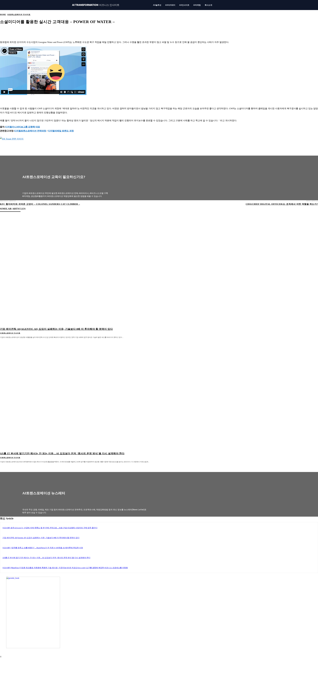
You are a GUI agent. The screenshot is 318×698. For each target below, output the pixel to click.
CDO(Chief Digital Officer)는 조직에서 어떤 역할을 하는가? (282, 204)
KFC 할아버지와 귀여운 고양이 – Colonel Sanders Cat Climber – (40, 204)
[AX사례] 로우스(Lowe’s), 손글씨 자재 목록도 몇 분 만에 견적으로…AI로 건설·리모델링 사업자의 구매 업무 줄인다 (49, 528)
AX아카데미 (170, 5)
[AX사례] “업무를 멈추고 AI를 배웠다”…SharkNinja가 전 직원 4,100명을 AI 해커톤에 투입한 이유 (42, 548)
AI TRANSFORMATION (95, 5)
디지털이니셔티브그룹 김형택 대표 (22, 127)
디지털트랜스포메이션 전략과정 (30, 131)
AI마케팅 (197, 5)
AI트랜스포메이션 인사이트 (18, 14)
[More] (92, 29)
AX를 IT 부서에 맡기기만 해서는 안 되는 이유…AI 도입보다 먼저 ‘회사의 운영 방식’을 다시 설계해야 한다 (62, 453)
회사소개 (208, 5)
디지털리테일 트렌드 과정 (61, 131)
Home (3, 14)
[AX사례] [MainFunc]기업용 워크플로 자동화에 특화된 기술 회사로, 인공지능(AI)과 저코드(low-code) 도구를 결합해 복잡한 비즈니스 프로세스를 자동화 (65, 568)
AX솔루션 (157, 5)
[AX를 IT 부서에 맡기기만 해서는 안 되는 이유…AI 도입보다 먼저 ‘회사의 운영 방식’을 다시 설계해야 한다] (80, 395)
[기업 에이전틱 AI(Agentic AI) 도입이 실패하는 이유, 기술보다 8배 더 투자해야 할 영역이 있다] (80, 270)
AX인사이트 (184, 5)
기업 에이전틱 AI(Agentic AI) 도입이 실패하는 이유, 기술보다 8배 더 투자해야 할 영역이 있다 (56, 329)
